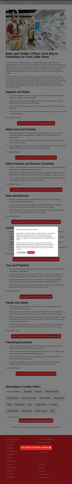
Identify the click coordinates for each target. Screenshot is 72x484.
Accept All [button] (31, 252)
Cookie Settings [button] (21, 252)
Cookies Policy (35, 238)
